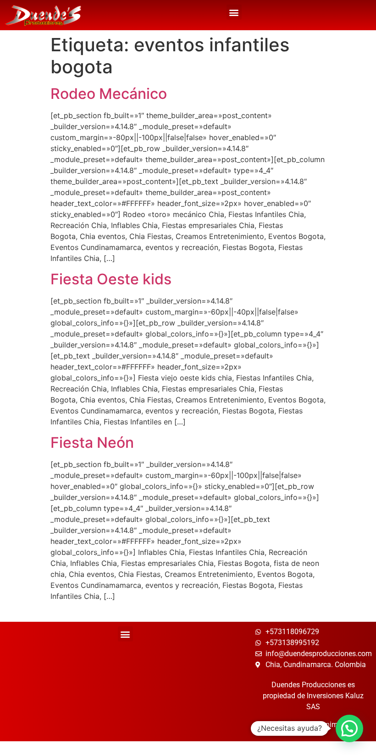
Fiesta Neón (92, 442)
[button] (234, 12)
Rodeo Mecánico (108, 94)
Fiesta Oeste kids (110, 279)
